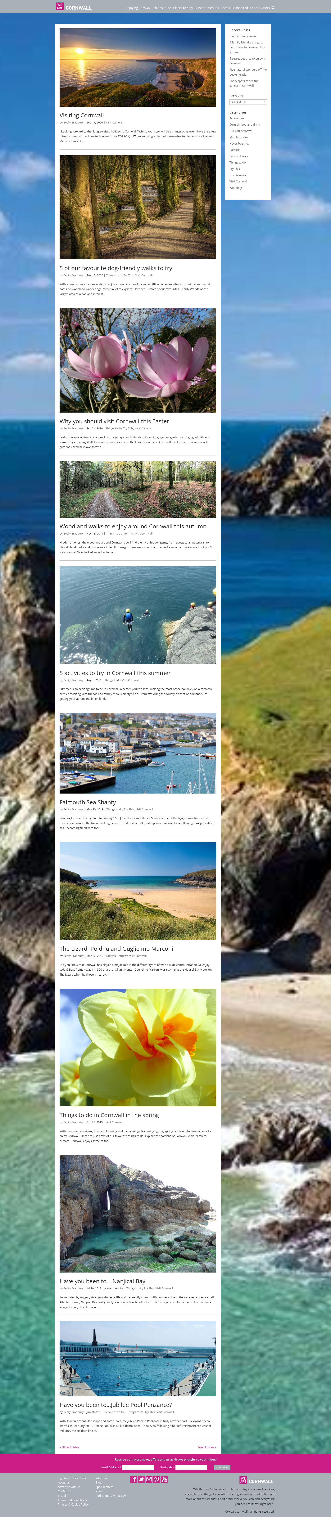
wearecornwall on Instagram (149, 1479)
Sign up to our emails (72, 1478)
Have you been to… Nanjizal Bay (102, 1281)
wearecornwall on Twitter (141, 1479)
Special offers (104, 1487)
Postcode (167, 1467)
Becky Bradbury (73, 122)
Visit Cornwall (114, 122)
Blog (99, 1482)
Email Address (111, 1467)
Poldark (234, 150)
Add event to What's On (111, 1495)
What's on (102, 1478)
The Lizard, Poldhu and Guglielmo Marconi (116, 948)
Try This (129, 275)
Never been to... (114, 1288)
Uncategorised (238, 175)
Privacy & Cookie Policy (73, 1504)
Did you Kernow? (117, 956)
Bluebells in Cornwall (243, 36)
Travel (62, 1495)
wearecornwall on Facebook (133, 1479)
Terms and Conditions (72, 1500)
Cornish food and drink (244, 124)
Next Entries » (207, 1447)
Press (99, 1491)
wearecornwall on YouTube (164, 1479)
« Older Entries (69, 1447)
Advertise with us (69, 1487)
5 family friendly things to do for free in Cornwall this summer (247, 47)
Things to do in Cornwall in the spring (109, 1115)
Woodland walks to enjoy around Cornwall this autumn (133, 526)
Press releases (238, 156)
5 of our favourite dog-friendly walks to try (116, 268)
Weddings (236, 188)
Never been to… (239, 143)
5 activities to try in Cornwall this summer (115, 673)
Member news (238, 137)
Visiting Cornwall (82, 115)
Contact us (65, 1491)
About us (64, 1482)
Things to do (114, 275)
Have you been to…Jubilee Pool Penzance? (116, 1405)
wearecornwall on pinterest (156, 1479)
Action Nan (236, 118)
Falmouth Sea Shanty (88, 802)
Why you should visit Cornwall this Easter (114, 421)
